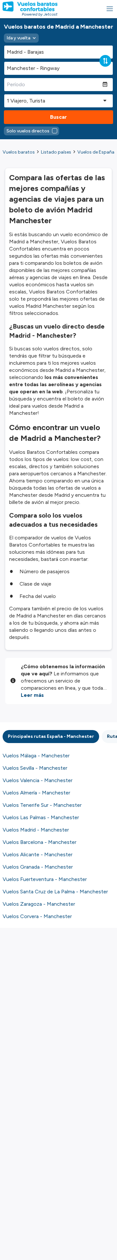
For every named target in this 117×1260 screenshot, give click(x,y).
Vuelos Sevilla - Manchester (35, 768)
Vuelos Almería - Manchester (36, 793)
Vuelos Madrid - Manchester (36, 830)
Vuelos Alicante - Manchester (37, 854)
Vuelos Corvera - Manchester (37, 916)
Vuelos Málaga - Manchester (36, 755)
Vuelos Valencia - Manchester (37, 780)
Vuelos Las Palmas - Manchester (41, 817)
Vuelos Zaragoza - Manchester (39, 904)
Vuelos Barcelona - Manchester (39, 842)
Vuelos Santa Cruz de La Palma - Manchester (55, 891)
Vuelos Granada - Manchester (38, 867)
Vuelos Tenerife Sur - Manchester (42, 805)
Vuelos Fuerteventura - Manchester (45, 879)
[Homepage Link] (30, 6)
